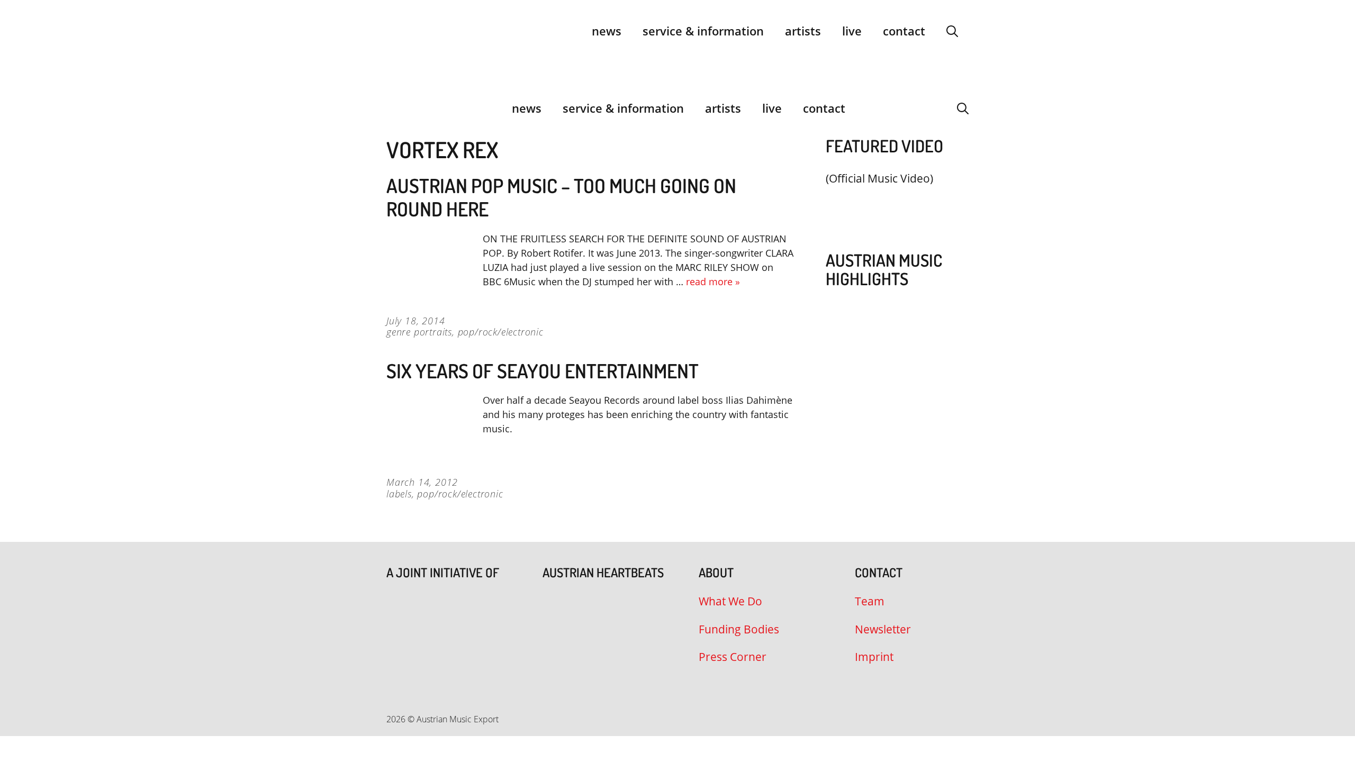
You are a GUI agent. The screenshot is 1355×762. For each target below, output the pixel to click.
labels (399, 493)
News (606, 31)
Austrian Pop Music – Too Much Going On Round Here (561, 197)
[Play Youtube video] (892, 203)
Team (869, 601)
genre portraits (419, 331)
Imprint (874, 656)
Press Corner (732, 656)
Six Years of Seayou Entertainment (542, 370)
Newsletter (883, 629)
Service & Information (703, 31)
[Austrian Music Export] (393, 108)
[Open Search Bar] (952, 31)
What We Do (730, 601)
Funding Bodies (739, 629)
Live (852, 31)
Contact (904, 31)
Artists (803, 31)
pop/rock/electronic (501, 331)
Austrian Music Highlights (884, 269)
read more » (713, 281)
